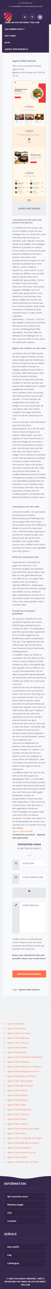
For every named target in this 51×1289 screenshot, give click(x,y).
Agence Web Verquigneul (19, 1147)
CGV (9, 1212)
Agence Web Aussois (17, 1119)
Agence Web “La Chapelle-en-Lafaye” (24, 1138)
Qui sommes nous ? (14, 29)
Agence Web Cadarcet (17, 1123)
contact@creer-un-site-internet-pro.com (26, 6)
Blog (7, 42)
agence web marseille (22, 831)
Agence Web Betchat (17, 1090)
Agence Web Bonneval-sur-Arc (21, 1152)
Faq (9, 1254)
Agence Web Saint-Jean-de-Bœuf (22, 1162)
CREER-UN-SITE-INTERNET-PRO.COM (22, 22)
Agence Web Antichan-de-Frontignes (24, 1066)
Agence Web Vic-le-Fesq (18, 1033)
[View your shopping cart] (40, 17)
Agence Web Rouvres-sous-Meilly (23, 1128)
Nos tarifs (10, 35)
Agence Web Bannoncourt (19, 1109)
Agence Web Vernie (16, 1052)
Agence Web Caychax (17, 1157)
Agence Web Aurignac (17, 1100)
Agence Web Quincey (17, 1095)
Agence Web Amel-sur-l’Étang (21, 1076)
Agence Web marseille (16, 49)
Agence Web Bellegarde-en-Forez (23, 1071)
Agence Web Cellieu (16, 1104)
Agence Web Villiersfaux (18, 1038)
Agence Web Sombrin (17, 1047)
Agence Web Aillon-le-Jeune (20, 1085)
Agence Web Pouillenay (18, 1061)
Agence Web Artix (15, 1023)
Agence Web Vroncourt (18, 1042)
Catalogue (13, 1263)
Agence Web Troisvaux (18, 1114)
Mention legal (15, 1204)
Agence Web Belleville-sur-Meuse (23, 1142)
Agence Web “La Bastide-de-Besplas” (25, 1057)
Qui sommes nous (17, 1196)
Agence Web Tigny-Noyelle (20, 1080)
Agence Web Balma (16, 1133)
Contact (11, 1220)
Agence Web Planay (16, 1028)
